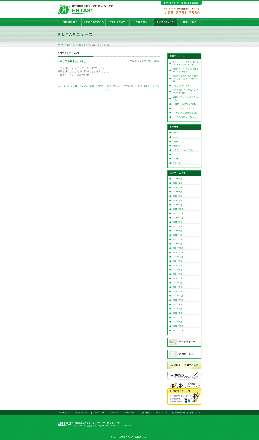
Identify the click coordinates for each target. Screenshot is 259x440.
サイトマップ (195, 413)
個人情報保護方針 (178, 413)
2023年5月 (177, 317)
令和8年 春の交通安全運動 (185, 104)
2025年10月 (178, 218)
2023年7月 (177, 313)
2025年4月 (177, 235)
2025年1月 (177, 244)
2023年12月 (178, 296)
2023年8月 (177, 309)
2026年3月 (177, 196)
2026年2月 (177, 200)
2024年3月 (177, 283)
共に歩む (176, 137)
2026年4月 (177, 192)
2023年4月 (177, 322)
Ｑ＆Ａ (175, 133)
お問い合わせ (189, 22)
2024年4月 (177, 278)
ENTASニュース (165, 22)
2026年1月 (177, 205)
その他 (176, 159)
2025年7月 (177, 226)
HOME (61, 45)
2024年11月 (178, 252)
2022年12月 (178, 326)
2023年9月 (177, 304)
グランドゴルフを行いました (184, 108)
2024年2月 (177, 287)
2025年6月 (177, 231)
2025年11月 (178, 213)
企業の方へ (141, 22)
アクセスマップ (161, 413)
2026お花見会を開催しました (185, 113)
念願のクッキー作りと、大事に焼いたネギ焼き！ (185, 70)
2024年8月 (177, 265)
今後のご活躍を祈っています (184, 117)
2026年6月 (177, 187)
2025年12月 (178, 209)
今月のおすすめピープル (183, 150)
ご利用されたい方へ (94, 22)
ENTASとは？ (70, 22)
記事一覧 (71, 45)
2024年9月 (177, 261)
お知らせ (81, 45)
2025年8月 (177, 222)
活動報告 (176, 146)
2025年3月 (177, 239)
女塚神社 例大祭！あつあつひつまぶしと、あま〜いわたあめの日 (186, 78)
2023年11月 (178, 300)
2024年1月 (177, 291)
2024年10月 (178, 257)
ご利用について (118, 22)
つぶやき (176, 154)
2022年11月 (178, 330)
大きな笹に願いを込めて (183, 86)
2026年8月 (177, 179)
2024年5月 (177, 274)
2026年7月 (177, 183)
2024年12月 (178, 248)
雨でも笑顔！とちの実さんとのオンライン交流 (185, 91)
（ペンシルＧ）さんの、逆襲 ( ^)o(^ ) (83, 86)
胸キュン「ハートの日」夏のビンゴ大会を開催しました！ (185, 63)
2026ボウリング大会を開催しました (186, 98)
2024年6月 (177, 270)
